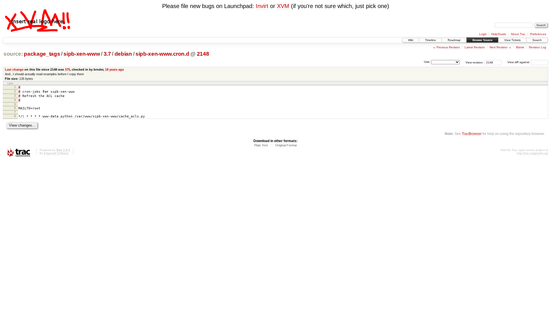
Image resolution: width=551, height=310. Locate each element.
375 (67, 69)
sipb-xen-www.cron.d (162, 54)
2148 (203, 54)
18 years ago (114, 69)
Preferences (538, 34)
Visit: (427, 61)
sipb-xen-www (81, 54)
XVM (283, 6)
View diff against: (519, 62)
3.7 (107, 54)
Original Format (286, 145)
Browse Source (482, 40)
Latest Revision (475, 47)
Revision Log (537, 47)
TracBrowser (472, 133)
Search (537, 40)
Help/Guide (498, 34)
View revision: (474, 62)
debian (123, 54)
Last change (14, 69)
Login (483, 34)
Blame (520, 47)
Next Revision (499, 47)
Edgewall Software (56, 153)
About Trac (518, 34)
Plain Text (261, 145)
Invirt (262, 6)
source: (13, 54)
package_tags (42, 54)
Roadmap (454, 40)
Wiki (410, 40)
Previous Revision (448, 47)
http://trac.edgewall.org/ (532, 153)
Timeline (430, 40)
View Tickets (512, 40)
